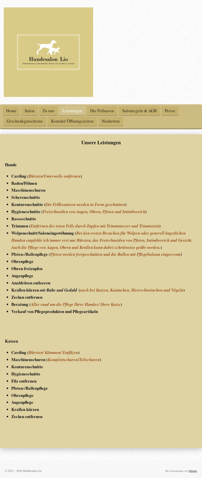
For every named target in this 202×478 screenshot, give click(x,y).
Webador (193, 471)
